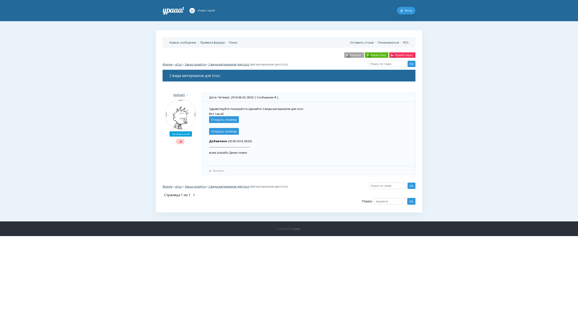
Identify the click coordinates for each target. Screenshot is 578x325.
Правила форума (212, 42)
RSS (406, 42)
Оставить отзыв (362, 42)
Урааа (296, 228)
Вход (408, 10)
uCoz (178, 64)
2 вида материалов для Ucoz (228, 64)
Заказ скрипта (195, 64)
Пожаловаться (388, 42)
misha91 (179, 95)
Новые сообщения (182, 42)
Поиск (233, 42)
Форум (167, 64)
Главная (173, 10)
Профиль (218, 170)
